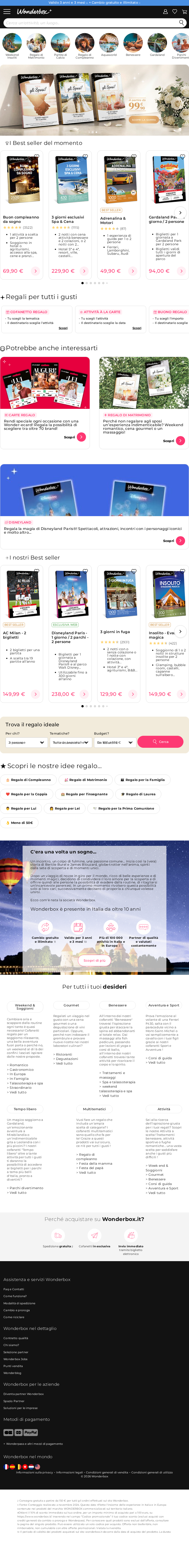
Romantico (19, 1065)
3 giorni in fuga (115, 632)
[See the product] (35, 271)
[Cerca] (181, 23)
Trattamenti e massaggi (112, 1075)
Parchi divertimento (26, 1188)
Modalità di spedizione (19, 1303)
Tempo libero (25, 1109)
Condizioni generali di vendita (107, 1472)
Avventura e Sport (163, 1005)
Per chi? (13, 733)
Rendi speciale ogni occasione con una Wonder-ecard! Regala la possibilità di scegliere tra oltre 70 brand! (41, 425)
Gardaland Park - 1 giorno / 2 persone (167, 219)
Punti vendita (13, 1366)
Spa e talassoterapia (119, 1082)
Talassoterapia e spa (26, 1083)
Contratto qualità (15, 1338)
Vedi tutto (18, 1092)
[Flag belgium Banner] (18, 1467)
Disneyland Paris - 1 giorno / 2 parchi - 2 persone (70, 637)
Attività (164, 1109)
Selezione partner (15, 1352)
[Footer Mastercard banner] (19, 1435)
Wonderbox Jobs (15, 1359)
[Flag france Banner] (6, 1467)
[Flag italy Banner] (12, 1467)
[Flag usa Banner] (37, 1467)
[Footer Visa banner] (8, 1435)
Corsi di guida (160, 1058)
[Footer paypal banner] (31, 1435)
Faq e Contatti (13, 1289)
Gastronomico (22, 1070)
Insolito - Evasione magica (167, 635)
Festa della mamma (95, 1163)
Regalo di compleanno (86, 1156)
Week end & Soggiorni (157, 1168)
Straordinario (21, 1088)
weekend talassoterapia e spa (115, 1088)
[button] (93, 132)
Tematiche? (60, 733)
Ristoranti (64, 1054)
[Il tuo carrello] (184, 11)
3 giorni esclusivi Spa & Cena (68, 219)
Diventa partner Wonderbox (23, 1394)
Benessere (118, 1005)
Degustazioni (67, 1059)
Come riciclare (13, 1317)
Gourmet (71, 1005)
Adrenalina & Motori (113, 220)
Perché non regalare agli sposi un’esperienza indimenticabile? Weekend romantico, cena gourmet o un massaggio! (143, 426)
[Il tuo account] (165, 11)
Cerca (163, 742)
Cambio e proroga (16, 1310)
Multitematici (94, 1109)
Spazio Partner (14, 1401)
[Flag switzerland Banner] (25, 1467)
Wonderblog (12, 1373)
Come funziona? (15, 1296)
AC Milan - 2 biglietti (14, 635)
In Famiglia (19, 1079)
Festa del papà (91, 1168)
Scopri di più (94, 960)
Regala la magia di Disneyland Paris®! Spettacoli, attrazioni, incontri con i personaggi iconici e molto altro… (93, 531)
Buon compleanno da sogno (21, 219)
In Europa (18, 1074)
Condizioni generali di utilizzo (152, 1472)
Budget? (101, 733)
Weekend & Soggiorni (25, 1007)
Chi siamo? (11, 1345)
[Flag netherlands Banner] (31, 1467)
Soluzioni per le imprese (20, 1408)
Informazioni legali (69, 1472)
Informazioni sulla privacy (34, 1472)
